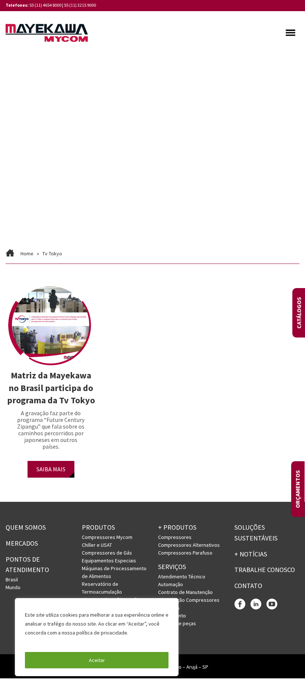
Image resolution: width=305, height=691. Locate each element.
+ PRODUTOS (177, 527)
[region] (97, 637)
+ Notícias (250, 554)
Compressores (175, 537)
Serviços (172, 566)
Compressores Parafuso (185, 552)
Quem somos (26, 527)
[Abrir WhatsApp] (286, 672)
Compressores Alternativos (189, 545)
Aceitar (97, 660)
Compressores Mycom (107, 537)
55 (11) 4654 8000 (45, 5)
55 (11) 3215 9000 (80, 5)
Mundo (13, 587)
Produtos (98, 527)
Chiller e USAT (97, 545)
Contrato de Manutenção (185, 592)
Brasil (12, 579)
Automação (170, 584)
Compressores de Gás (107, 552)
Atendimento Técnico (181, 576)
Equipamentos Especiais (109, 560)
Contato (248, 585)
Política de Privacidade (51, 641)
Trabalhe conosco (264, 569)
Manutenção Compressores (188, 600)
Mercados (22, 543)
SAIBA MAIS (50, 469)
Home (26, 253)
